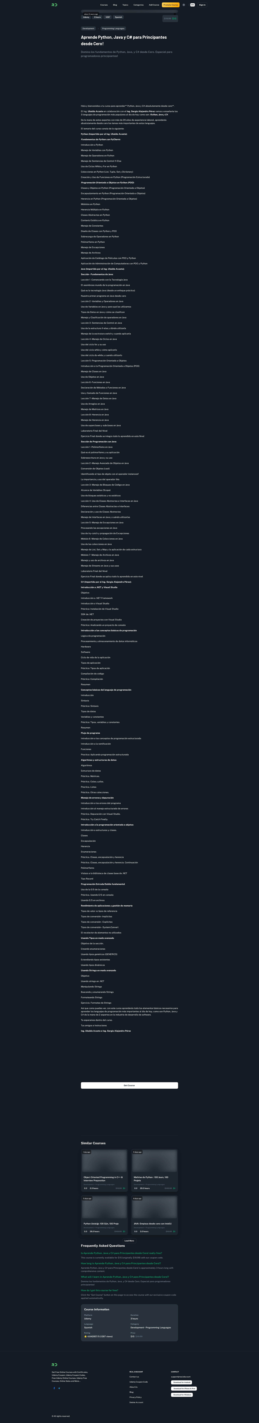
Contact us (134, 1377)
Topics (125, 5)
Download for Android (181, 1382)
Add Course (154, 5)
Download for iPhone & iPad (184, 1389)
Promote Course (170, 5)
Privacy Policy (136, 1397)
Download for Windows (182, 1395)
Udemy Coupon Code (139, 1382)
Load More (129, 1241)
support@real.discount (180, 1377)
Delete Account (136, 1402)
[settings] (184, 5)
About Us (133, 1387)
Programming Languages (113, 28)
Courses (104, 5)
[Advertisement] (129, 80)
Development (88, 28)
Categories (139, 5)
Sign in (202, 5)
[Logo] (54, 5)
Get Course (129, 1085)
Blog (115, 5)
